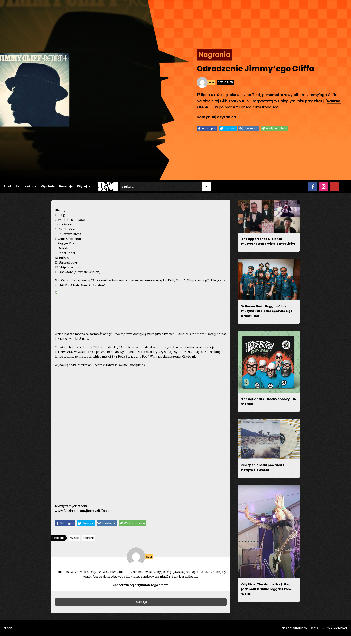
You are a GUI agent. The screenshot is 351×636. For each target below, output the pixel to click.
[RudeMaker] (107, 186)
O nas (8, 628)
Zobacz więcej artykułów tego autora (141, 585)
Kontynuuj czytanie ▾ (216, 117)
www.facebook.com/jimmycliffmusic (83, 511)
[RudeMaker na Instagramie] (323, 186)
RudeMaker (339, 628)
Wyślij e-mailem (276, 128)
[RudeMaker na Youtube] (334, 186)
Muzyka (74, 538)
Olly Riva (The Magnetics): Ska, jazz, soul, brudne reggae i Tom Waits (266, 589)
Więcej (82, 186)
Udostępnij (209, 128)
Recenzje (66, 186)
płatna (83, 338)
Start (7, 186)
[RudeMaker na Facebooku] (312, 186)
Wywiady (48, 186)
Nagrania (88, 538)
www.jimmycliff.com (71, 506)
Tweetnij (229, 128)
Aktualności (24, 186)
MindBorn (300, 628)
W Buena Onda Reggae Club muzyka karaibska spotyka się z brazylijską (266, 311)
